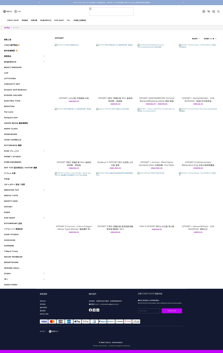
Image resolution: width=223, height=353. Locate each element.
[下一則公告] (184, 2)
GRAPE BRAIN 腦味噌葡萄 (16, 123)
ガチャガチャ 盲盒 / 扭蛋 (14, 184)
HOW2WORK (10, 134)
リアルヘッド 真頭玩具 (13, 229)
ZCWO (7, 274)
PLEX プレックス (11, 151)
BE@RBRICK (10, 62)
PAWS (7, 212)
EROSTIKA (9, 106)
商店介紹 (43, 301)
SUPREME (9, 246)
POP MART (9, 218)
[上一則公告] (39, 2)
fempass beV (11, 118)
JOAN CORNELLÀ (12, 140)
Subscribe (172, 311)
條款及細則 (43, 307)
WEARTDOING (11, 262)
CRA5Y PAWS (10, 285)
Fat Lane (8, 112)
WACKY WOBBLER (13, 257)
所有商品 (43, 304)
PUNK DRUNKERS (12, 162)
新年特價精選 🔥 (11, 51)
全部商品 (7, 27)
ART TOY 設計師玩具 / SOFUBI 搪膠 (20, 168)
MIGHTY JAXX (11, 201)
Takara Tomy (11, 251)
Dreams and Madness (15, 90)
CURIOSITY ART (12, 84)
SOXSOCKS (9, 240)
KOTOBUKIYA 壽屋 (13, 145)
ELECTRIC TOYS (12, 101)
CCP (6, 73)
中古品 (7, 179)
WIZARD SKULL (12, 268)
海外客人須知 (44, 314)
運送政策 (43, 311)
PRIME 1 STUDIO (12, 157)
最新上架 (7, 40)
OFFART (16, 27)
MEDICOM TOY (11, 190)
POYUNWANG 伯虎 (13, 223)
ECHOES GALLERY (13, 95)
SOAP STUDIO (11, 234)
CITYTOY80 (10, 78)
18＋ (6, 279)
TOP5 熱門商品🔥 (12, 45)
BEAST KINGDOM (12, 67)
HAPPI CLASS (11, 129)
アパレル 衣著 (10, 173)
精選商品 (7, 56)
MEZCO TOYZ (11, 195)
